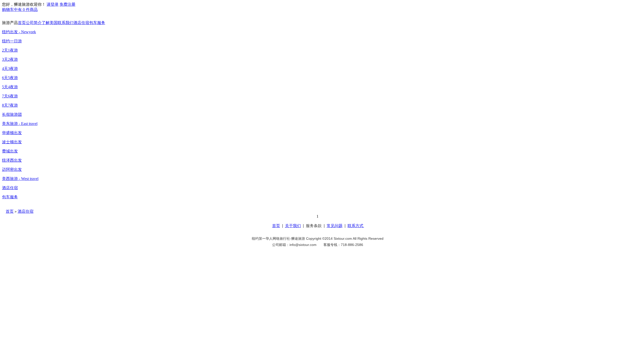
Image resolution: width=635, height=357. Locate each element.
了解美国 (50, 23)
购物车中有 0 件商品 (20, 9)
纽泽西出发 (12, 160)
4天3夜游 (10, 68)
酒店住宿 (81, 23)
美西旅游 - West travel (20, 179)
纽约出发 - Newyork (19, 32)
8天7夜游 (10, 105)
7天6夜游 (10, 96)
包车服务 (97, 23)
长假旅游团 (12, 114)
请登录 (53, 4)
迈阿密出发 (12, 169)
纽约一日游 (12, 41)
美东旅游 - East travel (19, 123)
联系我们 (65, 23)
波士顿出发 (12, 142)
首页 (22, 23)
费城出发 (10, 151)
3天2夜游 (10, 59)
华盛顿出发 (12, 133)
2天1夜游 (10, 50)
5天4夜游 (10, 87)
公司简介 (34, 23)
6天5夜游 (10, 78)
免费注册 (67, 4)
